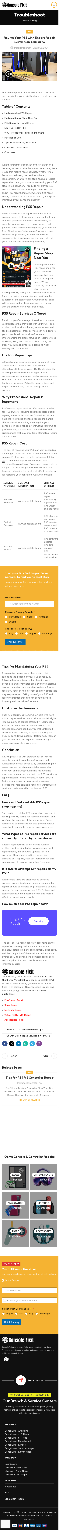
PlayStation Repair (14, 1000)
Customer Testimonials (16, 147)
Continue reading (29, 1100)
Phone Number (14, 597)
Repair (32, 633)
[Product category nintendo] (43, 1205)
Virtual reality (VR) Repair (17, 1015)
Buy (11, 633)
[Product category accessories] (43, 1233)
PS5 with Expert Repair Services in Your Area (28, 1036)
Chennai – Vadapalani (16, 1467)
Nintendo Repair (12, 1010)
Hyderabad (10, 1486)
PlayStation (15, 617)
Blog (34, 20)
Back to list (29, 1056)
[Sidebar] (3, 462)
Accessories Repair (14, 1019)
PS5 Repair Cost (12, 137)
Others (12, 621)
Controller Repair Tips (32, 1029)
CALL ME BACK (15, 642)
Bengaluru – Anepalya (16, 1430)
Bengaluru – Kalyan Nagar (18, 1451)
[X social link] (11, 1043)
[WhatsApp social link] (25, 1043)
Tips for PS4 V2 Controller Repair (30, 1077)
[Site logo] (14, 4)
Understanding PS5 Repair (18, 113)
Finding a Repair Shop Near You (21, 118)
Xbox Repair (10, 1005)
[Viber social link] (39, 1043)
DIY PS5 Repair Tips (15, 127)
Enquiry (38, 921)
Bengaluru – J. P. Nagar (17, 1434)
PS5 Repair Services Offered (19, 123)
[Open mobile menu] (54, 5)
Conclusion (10, 152)
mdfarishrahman (22, 47)
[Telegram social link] (32, 1043)
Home (26, 20)
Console (10, 1029)
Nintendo (43, 617)
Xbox (30, 617)
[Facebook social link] (5, 1043)
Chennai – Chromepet (16, 1474)
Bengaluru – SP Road (16, 1437)
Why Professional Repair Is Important (24, 132)
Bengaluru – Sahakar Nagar (19, 1448)
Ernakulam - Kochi (14, 1498)
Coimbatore (11, 1464)
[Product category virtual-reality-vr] (43, 1177)
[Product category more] (15, 1233)
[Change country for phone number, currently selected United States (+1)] (8, 604)
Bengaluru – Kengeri (15, 1444)
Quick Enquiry (11, 1322)
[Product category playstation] (15, 1205)
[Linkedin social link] (18, 1043)
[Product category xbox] (15, 1177)
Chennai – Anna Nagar (17, 1471)
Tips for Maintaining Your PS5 (20, 142)
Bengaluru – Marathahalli (18, 1441)
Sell (21, 633)
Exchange (47, 633)
